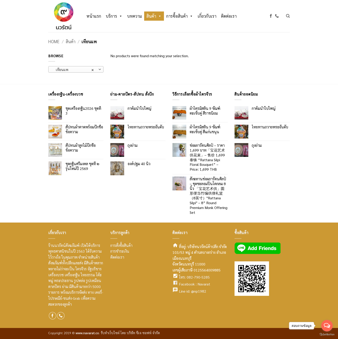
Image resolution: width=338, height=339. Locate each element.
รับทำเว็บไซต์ (110, 333)
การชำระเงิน (119, 251)
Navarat (204, 284)
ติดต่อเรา (229, 16)
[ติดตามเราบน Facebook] (271, 16)
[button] (288, 15)
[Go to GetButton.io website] (327, 334)
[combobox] (75, 69)
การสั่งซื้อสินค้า (121, 245)
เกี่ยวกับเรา (207, 16)
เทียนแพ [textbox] (73, 69)
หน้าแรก (93, 16)
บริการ (111, 16)
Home (54, 41)
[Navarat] (62, 16)
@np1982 (198, 291)
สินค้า (151, 16)
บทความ (134, 16)
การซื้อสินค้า (177, 16)
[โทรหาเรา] (277, 16)
